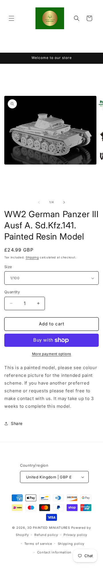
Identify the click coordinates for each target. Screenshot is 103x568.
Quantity (12, 292)
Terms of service (38, 544)
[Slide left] (39, 202)
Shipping (32, 257)
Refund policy (46, 535)
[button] (11, 18)
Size (8, 266)
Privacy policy (75, 535)
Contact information (54, 552)
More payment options (51, 354)
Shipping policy (71, 544)
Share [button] (17, 423)
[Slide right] (64, 202)
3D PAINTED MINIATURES (48, 528)
